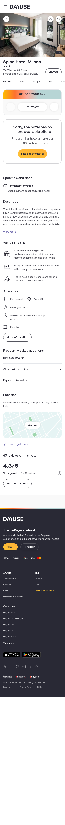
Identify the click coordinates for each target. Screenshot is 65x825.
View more (9, 231)
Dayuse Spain (9, 636)
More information (17, 337)
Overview (7, 81)
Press (5, 590)
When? (34, 107)
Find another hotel (32, 153)
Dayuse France (10, 612)
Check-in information (15, 369)
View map (53, 71)
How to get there (18, 444)
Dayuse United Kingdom (14, 618)
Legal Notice (8, 687)
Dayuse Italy (8, 630)
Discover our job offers (13, 596)
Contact (38, 578)
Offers (21, 81)
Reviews (7, 584)
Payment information (15, 380)
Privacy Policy (26, 687)
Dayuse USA (9, 624)
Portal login (29, 546)
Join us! (10, 546)
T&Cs (39, 687)
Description (36, 81)
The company (9, 578)
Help (37, 584)
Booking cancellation (44, 590)
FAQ (51, 81)
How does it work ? (14, 357)
